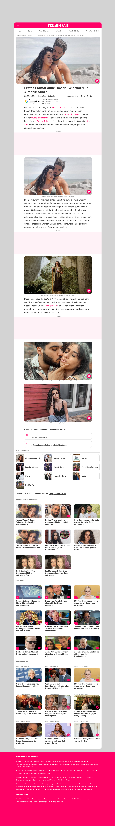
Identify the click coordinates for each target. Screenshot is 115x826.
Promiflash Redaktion (47, 96)
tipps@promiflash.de (57, 494)
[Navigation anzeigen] (18, 25)
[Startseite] (58, 25)
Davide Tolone (43, 121)
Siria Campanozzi (60, 107)
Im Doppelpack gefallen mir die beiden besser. (49, 445)
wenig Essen (51, 306)
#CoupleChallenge (39, 118)
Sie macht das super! (38, 437)
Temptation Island (72, 114)
